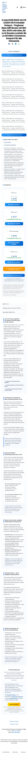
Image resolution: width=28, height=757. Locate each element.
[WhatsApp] (19, 44)
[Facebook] (9, 44)
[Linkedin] (15, 44)
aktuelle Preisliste (11, 694)
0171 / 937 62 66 (16, 732)
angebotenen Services (17, 696)
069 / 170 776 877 (14, 704)
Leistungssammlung (22, 741)
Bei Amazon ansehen (14, 204)
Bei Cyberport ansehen (14, 223)
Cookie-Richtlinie (5, 752)
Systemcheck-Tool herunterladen (10, 741)
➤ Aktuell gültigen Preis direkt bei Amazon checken (14, 268)
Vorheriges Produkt (14, 721)
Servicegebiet (24, 739)
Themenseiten (14, 743)
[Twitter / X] (12, 44)
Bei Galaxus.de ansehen (13, 262)
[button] (17, 7)
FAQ (1, 741)
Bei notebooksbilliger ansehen (14, 243)
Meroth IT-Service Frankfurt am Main (12, 739)
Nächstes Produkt (14, 724)
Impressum (23, 752)
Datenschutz (15, 752)
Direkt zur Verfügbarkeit (14, 51)
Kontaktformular (13, 698)
